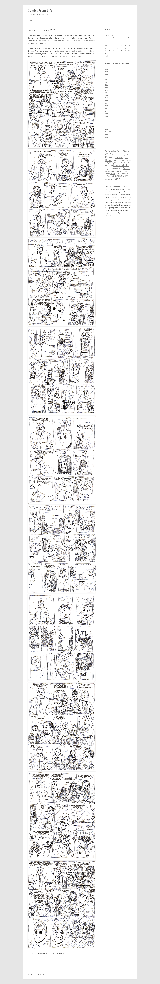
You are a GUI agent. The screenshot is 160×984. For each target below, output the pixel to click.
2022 (106, 106)
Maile (125, 165)
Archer (127, 151)
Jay (114, 163)
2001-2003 (108, 132)
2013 (106, 82)
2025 (106, 114)
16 (129, 46)
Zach (117, 179)
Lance (117, 165)
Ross (112, 173)
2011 (106, 77)
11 (109, 46)
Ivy (130, 160)
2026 (106, 116)
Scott (117, 174)
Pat (113, 171)
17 (106, 48)
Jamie (111, 162)
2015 (106, 87)
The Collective (113, 176)
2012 (106, 80)
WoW (111, 179)
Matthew (115, 169)
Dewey (109, 160)
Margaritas (108, 169)
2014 (106, 85)
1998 (106, 129)
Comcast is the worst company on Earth (118, 155)
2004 (106, 134)
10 (106, 46)
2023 (106, 108)
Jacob (106, 163)
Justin (106, 166)
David (126, 158)
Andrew (113, 151)
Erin (119, 160)
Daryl (122, 158)
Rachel (120, 171)
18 (109, 48)
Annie (121, 150)
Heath (126, 160)
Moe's (120, 169)
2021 (106, 103)
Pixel (116, 171)
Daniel (109, 157)
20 (117, 48)
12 (113, 46)
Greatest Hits (32, 21)
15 (125, 46)
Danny (118, 157)
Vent (125, 176)
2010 (106, 74)
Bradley (109, 153)
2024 (106, 111)
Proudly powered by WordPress (37, 975)
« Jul (106, 56)
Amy (107, 150)
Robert (107, 174)
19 (113, 48)
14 (121, 46)
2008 (106, 69)
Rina (125, 171)
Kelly (111, 165)
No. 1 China (108, 171)
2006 (106, 137)
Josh (129, 163)
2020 (106, 100)
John (117, 163)
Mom (126, 168)
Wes (107, 179)
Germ (123, 161)
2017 (106, 93)
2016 (106, 90)
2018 (106, 95)
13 (117, 46)
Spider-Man (124, 174)
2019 (106, 98)
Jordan (121, 163)
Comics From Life (40, 10)
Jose (126, 162)
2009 (106, 72)
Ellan (115, 161)
